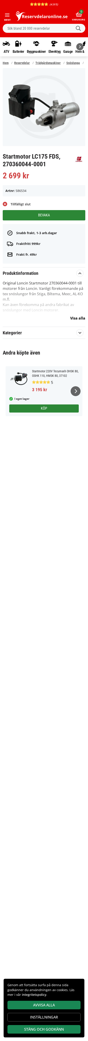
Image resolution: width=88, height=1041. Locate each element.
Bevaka (44, 215)
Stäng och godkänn (44, 1029)
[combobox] (44, 28)
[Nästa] (79, 46)
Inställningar (44, 1017)
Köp (44, 408)
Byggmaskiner (36, 51)
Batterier (18, 51)
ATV (6, 51)
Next (76, 391)
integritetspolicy (34, 994)
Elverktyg (55, 51)
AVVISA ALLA (44, 1005)
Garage (68, 51)
